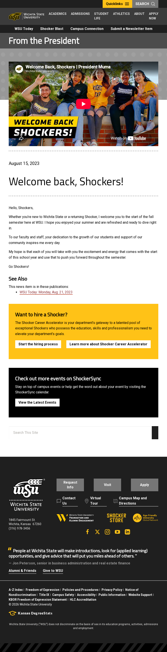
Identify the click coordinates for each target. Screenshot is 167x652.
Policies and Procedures (80, 589)
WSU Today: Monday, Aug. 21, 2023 (46, 292)
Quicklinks (114, 4)
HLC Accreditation (83, 599)
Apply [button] (144, 485)
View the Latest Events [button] (37, 402)
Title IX (44, 595)
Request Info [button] (70, 484)
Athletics (121, 14)
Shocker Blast (51, 29)
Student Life (101, 16)
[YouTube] (117, 531)
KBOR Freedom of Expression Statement (38, 599)
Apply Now (153, 16)
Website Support (140, 595)
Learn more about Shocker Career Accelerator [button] (108, 344)
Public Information (112, 595)
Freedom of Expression (42, 589)
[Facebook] (87, 531)
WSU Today (24, 29)
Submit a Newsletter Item (131, 29)
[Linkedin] (127, 531)
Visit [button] (107, 485)
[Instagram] (107, 531)
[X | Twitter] (97, 531)
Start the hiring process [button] (38, 344)
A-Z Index (16, 589)
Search (142, 4)
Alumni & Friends (22, 571)
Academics (58, 14)
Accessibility (86, 595)
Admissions (80, 14)
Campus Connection (87, 29)
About (139, 14)
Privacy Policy (112, 589)
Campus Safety (63, 595)
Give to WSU (53, 571)
